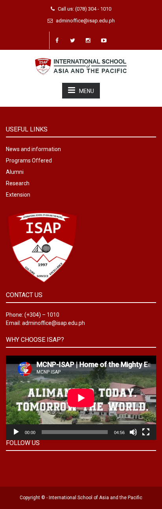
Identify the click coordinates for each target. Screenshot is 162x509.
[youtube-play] (104, 40)
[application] (81, 398)
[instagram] (88, 40)
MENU (86, 91)
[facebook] (57, 40)
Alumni (15, 172)
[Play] (16, 432)
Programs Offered (29, 160)
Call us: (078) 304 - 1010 (84, 9)
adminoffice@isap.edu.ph (85, 21)
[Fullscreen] (146, 432)
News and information (33, 149)
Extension (18, 195)
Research (17, 183)
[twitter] (73, 40)
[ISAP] (81, 65)
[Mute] (133, 432)
